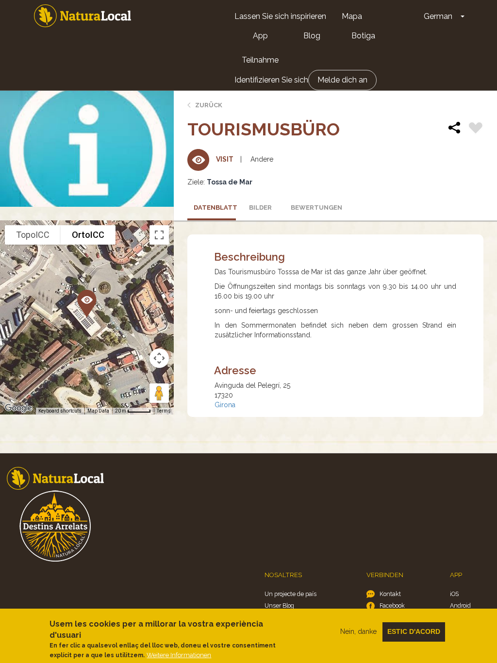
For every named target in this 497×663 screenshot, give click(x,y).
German (438, 16)
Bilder (260, 207)
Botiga (363, 35)
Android (460, 605)
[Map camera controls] (159, 358)
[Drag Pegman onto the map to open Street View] (159, 393)
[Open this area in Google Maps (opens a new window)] (18, 408)
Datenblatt (215, 207)
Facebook (392, 605)
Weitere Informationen (179, 655)
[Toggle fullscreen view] (159, 235)
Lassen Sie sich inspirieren (280, 16)
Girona (225, 405)
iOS (454, 593)
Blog (311, 35)
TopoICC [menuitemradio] (33, 235)
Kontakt (390, 593)
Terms (164, 411)
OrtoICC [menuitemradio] (88, 235)
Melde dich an (342, 79)
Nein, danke (358, 631)
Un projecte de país (290, 593)
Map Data (98, 411)
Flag (475, 129)
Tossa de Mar (229, 182)
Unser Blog (279, 605)
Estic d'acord (413, 631)
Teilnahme (260, 60)
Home (82, 15)
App (260, 35)
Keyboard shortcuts (60, 411)
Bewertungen (312, 207)
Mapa (352, 16)
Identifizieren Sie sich (271, 79)
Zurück (208, 105)
